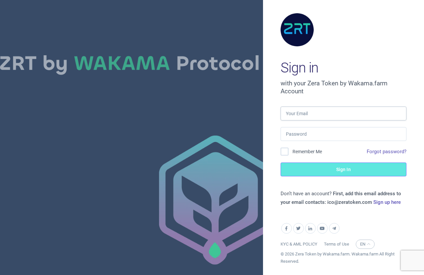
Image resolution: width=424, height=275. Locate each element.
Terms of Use (336, 244)
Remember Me (307, 151)
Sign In (343, 169)
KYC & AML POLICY (299, 244)
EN (362, 244)
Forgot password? (386, 152)
